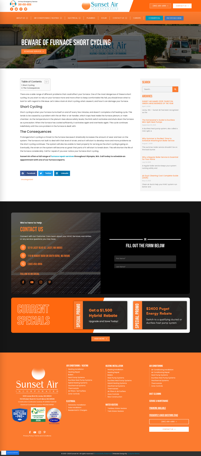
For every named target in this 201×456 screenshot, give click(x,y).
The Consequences (31, 88)
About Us (20, 18)
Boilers (70, 374)
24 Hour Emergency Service (27, 2)
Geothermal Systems (76, 385)
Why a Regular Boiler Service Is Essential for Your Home (160, 158)
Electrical (73, 18)
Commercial (154, 18)
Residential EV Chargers (77, 410)
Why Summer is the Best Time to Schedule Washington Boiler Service (158, 139)
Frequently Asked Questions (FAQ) (163, 415)
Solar (104, 18)
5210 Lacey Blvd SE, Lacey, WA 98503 (45, 248)
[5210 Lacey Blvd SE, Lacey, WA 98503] (23, 247)
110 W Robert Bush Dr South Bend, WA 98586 (49, 256)
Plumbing (91, 18)
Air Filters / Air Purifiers (77, 391)
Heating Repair (74, 372)
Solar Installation (74, 407)
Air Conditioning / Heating (46, 18)
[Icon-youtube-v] (16, 9)
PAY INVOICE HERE (174, 18)
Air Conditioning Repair (160, 372)
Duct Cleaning (155, 394)
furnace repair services (62, 156)
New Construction (115, 397)
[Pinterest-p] (49, 282)
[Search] (175, 89)
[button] (28, 173)
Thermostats (73, 388)
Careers (137, 18)
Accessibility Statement (103, 454)
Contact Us (118, 18)
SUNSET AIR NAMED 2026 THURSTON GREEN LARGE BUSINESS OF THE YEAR (157, 102)
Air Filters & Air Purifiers (117, 391)
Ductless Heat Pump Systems (80, 380)
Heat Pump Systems (76, 377)
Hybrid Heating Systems (77, 383)
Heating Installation (76, 369)
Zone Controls (74, 394)
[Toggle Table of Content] (45, 82)
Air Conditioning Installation (162, 369)
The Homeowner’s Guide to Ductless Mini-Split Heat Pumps (158, 121)
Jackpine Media (133, 454)
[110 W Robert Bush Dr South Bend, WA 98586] (23, 255)
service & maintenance (158, 401)
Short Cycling (28, 85)
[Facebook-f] (11, 9)
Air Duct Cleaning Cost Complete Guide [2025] (160, 176)
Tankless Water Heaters (117, 408)
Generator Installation (77, 405)
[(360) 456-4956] (23, 264)
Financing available (157, 408)
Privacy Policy (28, 436)
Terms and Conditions (42, 436)
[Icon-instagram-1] (21, 9)
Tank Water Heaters (116, 411)
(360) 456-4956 (35, 264)
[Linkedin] (25, 9)
